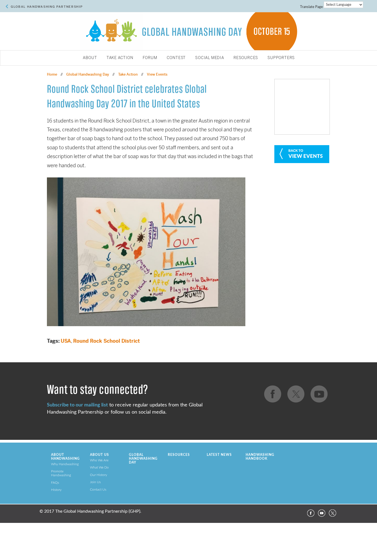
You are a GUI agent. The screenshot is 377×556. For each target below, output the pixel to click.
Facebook (310, 513)
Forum (150, 58)
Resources (245, 58)
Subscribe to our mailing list (77, 405)
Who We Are (99, 460)
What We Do (99, 467)
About (90, 58)
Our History (98, 475)
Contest (176, 58)
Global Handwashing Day (87, 74)
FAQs (55, 482)
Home (52, 74)
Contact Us (98, 489)
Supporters (281, 58)
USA (66, 341)
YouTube (321, 513)
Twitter (333, 513)
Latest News (219, 454)
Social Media (209, 58)
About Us (99, 454)
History (56, 489)
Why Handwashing (65, 464)
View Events (157, 74)
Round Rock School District (106, 341)
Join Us (95, 482)
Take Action (120, 58)
